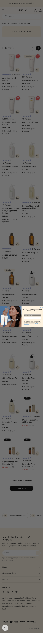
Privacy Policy (36, 323)
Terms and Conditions (26, 324)
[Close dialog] (41, 307)
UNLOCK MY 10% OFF (32, 317)
